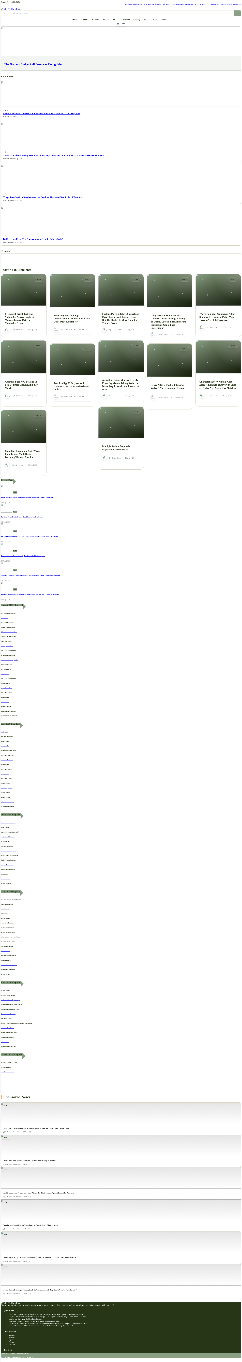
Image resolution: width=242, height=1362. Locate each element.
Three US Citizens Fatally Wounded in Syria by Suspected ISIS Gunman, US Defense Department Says (53, 155)
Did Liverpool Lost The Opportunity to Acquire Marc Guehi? (33, 239)
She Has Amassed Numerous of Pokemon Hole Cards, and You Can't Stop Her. (41, 113)
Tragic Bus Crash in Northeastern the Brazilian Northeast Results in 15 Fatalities (42, 197)
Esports (106, 19)
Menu (123, 24)
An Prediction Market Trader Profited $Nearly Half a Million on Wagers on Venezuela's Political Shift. (134, 4)
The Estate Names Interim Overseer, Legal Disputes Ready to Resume (22, 517)
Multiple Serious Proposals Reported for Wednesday (116, 448)
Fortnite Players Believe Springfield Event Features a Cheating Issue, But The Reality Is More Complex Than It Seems (120, 319)
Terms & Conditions (17, 1354)
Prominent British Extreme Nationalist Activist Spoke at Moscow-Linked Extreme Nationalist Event (19, 319)
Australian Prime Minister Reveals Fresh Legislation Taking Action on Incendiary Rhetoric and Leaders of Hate (120, 385)
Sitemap (26, 1354)
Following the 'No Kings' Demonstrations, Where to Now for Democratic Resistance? (72, 318)
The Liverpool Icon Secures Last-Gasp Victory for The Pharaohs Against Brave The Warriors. (29, 536)
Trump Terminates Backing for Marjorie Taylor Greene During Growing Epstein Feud (27, 497)
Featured (126, 19)
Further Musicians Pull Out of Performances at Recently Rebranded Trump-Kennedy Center (41, 1326)
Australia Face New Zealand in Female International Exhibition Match (21, 384)
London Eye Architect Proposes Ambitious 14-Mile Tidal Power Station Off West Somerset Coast (30, 575)
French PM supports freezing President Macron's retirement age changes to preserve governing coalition (46, 1314)
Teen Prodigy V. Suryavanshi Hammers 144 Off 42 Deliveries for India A (71, 386)
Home (74, 19)
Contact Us (165, 19)
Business (95, 19)
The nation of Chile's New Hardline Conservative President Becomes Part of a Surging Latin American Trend (48, 1324)
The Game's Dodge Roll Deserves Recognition (33, 64)
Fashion (116, 19)
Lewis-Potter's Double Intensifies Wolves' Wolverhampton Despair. (168, 386)
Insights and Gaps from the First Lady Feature (25, 1319)
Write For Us (5, 1354)
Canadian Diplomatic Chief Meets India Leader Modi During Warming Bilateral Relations (22, 454)
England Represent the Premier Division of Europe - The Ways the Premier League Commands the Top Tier (47, 1317)
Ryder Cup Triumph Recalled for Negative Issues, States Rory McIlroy (34, 1321)
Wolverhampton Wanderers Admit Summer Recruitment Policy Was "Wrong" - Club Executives (217, 317)
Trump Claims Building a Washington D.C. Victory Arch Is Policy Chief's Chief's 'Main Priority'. (30, 594)
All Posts (84, 19)
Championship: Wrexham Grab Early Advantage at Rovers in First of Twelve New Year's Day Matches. (217, 384)
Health (146, 19)
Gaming (136, 19)
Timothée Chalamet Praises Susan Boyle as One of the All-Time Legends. (23, 556)
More (155, 19)
